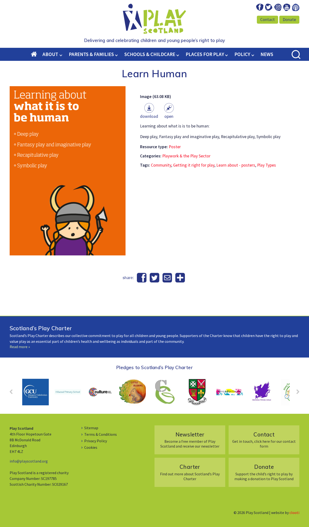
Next (295, 393)
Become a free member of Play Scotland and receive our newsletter (189, 440)
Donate (289, 19)
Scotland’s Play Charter (41, 328)
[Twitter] (154, 278)
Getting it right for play (193, 165)
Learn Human (154, 73)
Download (149, 116)
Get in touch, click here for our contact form (264, 440)
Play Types (266, 165)
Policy (242, 54)
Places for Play (205, 54)
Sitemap (91, 427)
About (50, 54)
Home (37, 54)
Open (168, 116)
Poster (175, 146)
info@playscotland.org (29, 461)
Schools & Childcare (149, 54)
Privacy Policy (95, 440)
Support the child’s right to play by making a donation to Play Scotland (264, 472)
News (266, 54)
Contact (267, 19)
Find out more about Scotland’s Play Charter (190, 472)
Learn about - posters (235, 165)
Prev (13, 393)
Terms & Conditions (100, 434)
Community (161, 165)
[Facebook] (141, 278)
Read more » (20, 346)
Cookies (90, 447)
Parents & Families (91, 54)
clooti (294, 512)
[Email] (167, 278)
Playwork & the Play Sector (186, 156)
